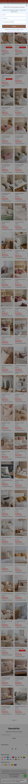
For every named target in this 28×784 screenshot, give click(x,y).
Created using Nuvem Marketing (14, 31)
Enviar (14, 26)
